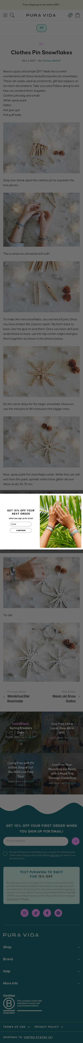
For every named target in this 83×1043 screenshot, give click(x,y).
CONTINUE (21, 530)
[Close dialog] (79, 497)
